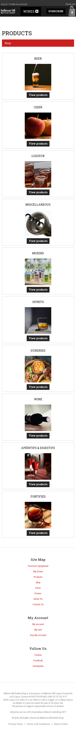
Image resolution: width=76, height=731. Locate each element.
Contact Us (38, 604)
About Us (38, 598)
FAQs (38, 587)
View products (38, 95)
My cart (38, 629)
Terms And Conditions (38, 724)
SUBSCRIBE (55, 11)
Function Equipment (38, 565)
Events (38, 593)
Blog (38, 582)
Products (38, 576)
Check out (70, 4)
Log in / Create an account (14, 4)
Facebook (38, 660)
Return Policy (61, 724)
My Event (38, 571)
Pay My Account (38, 635)
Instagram (38, 665)
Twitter (38, 654)
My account (38, 624)
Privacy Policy (15, 724)
